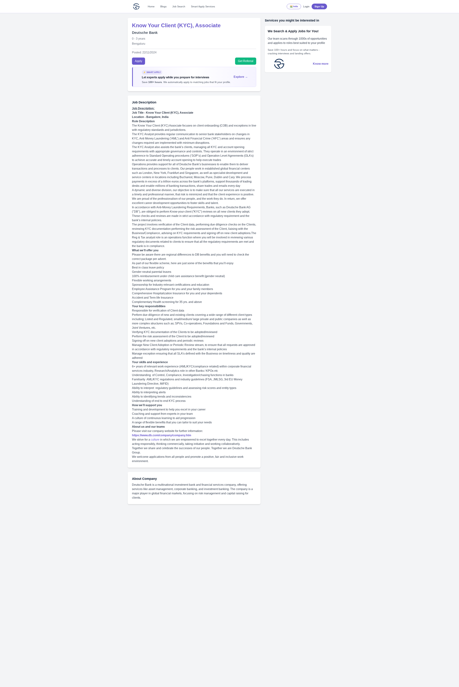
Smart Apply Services (203, 6)
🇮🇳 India (294, 6)
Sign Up (319, 6)
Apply (138, 61)
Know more (320, 63)
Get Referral (245, 61)
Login (306, 6)
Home (151, 6)
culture (155, 439)
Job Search (178, 6)
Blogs (163, 6)
